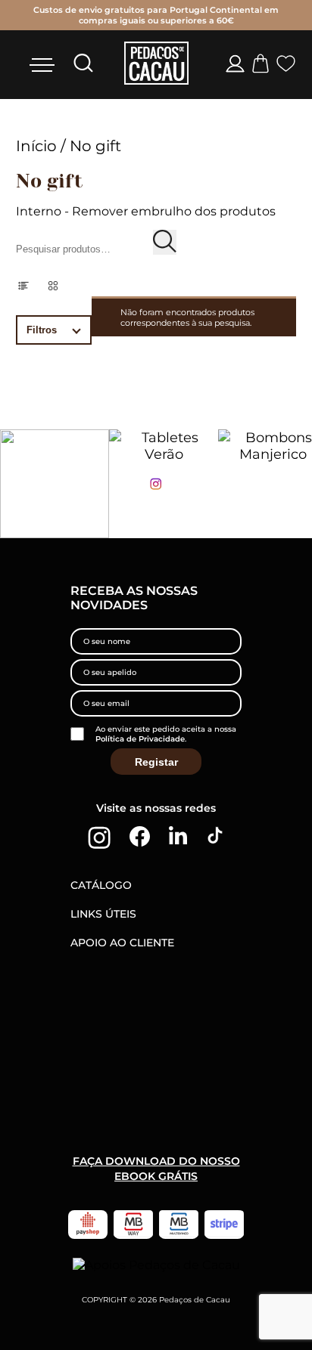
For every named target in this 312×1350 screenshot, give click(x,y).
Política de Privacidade (140, 739)
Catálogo (101, 885)
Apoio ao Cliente (122, 942)
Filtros (42, 330)
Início (36, 146)
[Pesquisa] (164, 242)
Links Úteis (103, 914)
